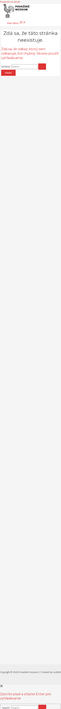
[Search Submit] (42, 66)
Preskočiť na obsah (10, 1)
